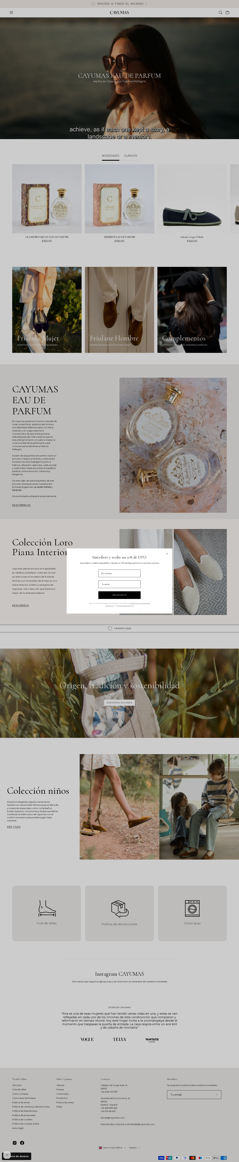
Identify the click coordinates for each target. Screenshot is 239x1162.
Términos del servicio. (125, 606)
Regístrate (120, 595)
